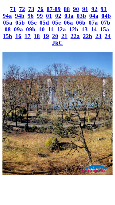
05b (20, 22)
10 (42, 29)
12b (74, 29)
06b (81, 22)
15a (104, 29)
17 (28, 36)
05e (56, 22)
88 (67, 9)
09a (18, 29)
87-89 (54, 9)
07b (105, 22)
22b (87, 36)
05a (7, 22)
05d (44, 22)
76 (40, 9)
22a (75, 36)
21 (64, 36)
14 (94, 29)
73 (31, 9)
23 (98, 36)
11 (51, 29)
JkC (57, 43)
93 (104, 9)
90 (76, 9)
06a (68, 22)
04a (93, 16)
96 (31, 16)
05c (32, 22)
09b (31, 29)
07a (93, 22)
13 (85, 29)
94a (7, 16)
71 (13, 9)
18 (37, 36)
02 (58, 16)
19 (46, 36)
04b (106, 16)
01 (49, 16)
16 (18, 36)
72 (22, 9)
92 (94, 9)
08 (8, 29)
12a (61, 29)
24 (108, 36)
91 (85, 9)
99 (40, 16)
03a (69, 16)
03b (81, 16)
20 (55, 36)
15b (7, 36)
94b (20, 16)
